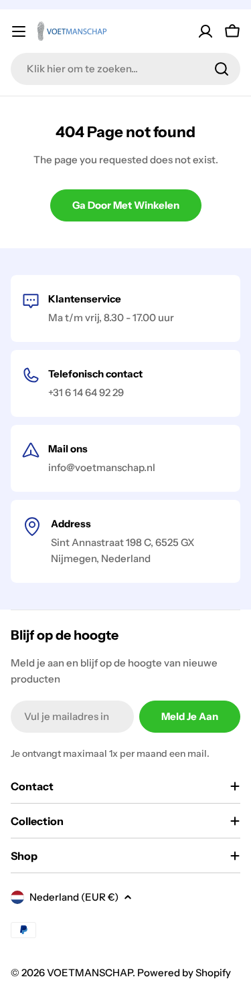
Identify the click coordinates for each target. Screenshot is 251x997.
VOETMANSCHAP (90, 972)
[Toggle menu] (19, 31)
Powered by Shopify (184, 972)
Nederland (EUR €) (73, 897)
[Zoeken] (222, 69)
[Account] (205, 31)
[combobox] (125, 69)
